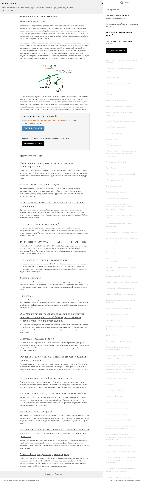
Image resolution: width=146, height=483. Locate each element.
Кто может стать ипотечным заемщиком (43, 259)
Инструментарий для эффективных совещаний (125, 480)
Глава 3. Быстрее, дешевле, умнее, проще (44, 454)
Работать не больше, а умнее (37, 338)
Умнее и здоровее (30, 277)
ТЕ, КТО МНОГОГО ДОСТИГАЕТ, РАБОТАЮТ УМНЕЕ (53, 393)
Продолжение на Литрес (116, 50)
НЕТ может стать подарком (36, 411)
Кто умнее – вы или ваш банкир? (40, 223)
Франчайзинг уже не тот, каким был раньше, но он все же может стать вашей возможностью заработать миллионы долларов (55, 433)
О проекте (49, 474)
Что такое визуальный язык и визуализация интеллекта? (22, 480)
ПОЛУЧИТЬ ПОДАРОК (33, 128)
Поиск (124, 3)
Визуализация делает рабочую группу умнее (46, 378)
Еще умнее (26, 295)
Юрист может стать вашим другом (40, 184)
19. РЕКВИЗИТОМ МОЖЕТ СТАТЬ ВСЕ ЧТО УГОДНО (53, 241)
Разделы (58, 474)
